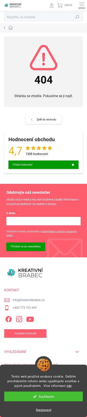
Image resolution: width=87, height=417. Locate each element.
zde (69, 386)
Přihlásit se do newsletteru (26, 246)
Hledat (77, 16)
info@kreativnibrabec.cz (29, 300)
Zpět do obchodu (46, 119)
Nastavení (43, 410)
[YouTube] (30, 318)
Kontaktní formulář (25, 333)
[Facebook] (8, 318)
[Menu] (81, 5)
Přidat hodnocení (23, 164)
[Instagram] (18, 318)
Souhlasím (46, 396)
